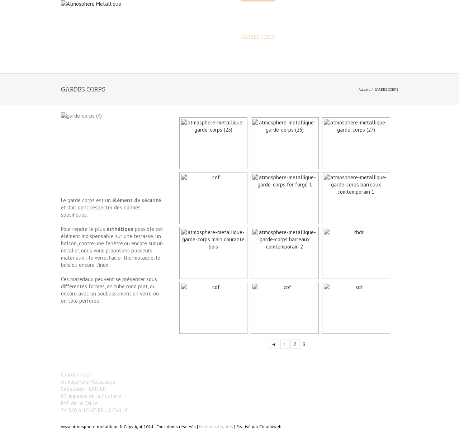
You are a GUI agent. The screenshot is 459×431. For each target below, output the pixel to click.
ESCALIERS (219, 37)
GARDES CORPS (258, 37)
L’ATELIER (357, 37)
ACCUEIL (188, 37)
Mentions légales (216, 426)
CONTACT (387, 37)
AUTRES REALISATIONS (310, 37)
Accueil (364, 89)
